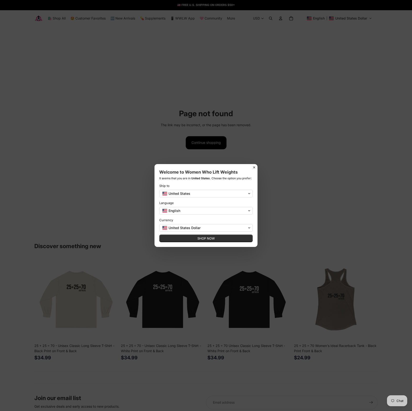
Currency (166, 220)
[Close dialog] (254, 167)
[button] (206, 193)
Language (166, 203)
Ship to (164, 186)
